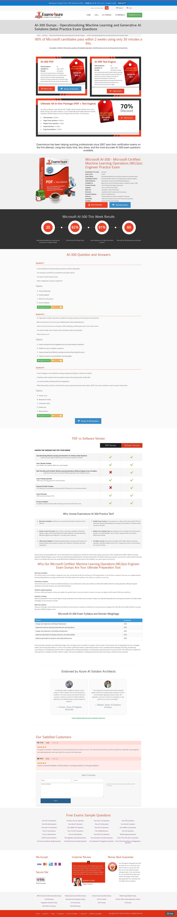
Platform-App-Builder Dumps (128, 896)
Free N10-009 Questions (49, 824)
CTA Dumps (127, 903)
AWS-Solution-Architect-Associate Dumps (49, 896)
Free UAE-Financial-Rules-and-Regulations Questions (127, 842)
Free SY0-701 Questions (49, 821)
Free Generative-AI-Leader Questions (102, 838)
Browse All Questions (71, 89)
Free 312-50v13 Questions (75, 831)
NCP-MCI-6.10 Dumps (49, 906)
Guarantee (61, 914)
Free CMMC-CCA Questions (128, 827)
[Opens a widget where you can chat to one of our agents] (170, 913)
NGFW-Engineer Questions (128, 834)
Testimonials (120, 15)
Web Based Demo (122, 205)
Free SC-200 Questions (49, 834)
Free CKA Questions (128, 831)
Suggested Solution (44, 307)
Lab (96, 15)
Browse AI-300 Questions (90, 421)
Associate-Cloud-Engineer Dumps (75, 899)
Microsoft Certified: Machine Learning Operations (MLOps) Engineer (67, 35)
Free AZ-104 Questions (102, 824)
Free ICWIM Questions (101, 831)
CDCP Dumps (102, 903)
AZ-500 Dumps (49, 899)
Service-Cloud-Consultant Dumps (101, 896)
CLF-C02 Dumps (75, 903)
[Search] (107, 8)
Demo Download (96, 205)
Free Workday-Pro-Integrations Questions (101, 841)
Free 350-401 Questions (128, 824)
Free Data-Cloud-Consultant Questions (75, 841)
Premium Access (135, 15)
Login (130, 8)
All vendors (106, 15)
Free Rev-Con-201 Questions (75, 821)
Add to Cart (48, 89)
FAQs (53, 914)
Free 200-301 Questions (75, 824)
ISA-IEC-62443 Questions (49, 838)
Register (120, 8)
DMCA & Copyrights (96, 914)
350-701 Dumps (101, 899)
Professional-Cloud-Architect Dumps (75, 896)
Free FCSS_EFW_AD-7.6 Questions (127, 838)
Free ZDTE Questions (128, 821)
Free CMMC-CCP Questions (75, 827)
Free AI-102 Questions (49, 831)
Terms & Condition (72, 914)
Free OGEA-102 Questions (102, 834)
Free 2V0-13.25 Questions (101, 821)
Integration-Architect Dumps (49, 903)
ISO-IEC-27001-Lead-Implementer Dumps (128, 899)
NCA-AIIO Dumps (75, 906)
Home (89, 15)
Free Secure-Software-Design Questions (49, 841)
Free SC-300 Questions (75, 834)
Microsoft (44, 35)
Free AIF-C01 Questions (102, 827)
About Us (45, 914)
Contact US (83, 914)
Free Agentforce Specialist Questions (75, 838)
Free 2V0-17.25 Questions (49, 827)
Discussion (57, 307)
